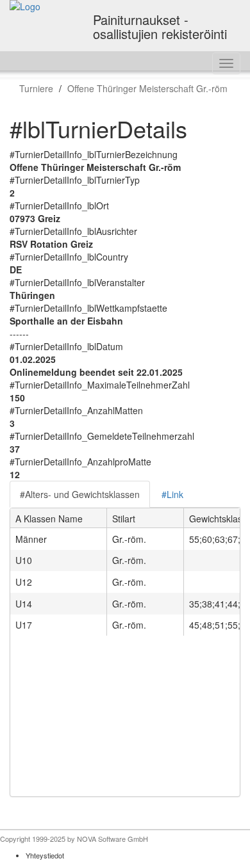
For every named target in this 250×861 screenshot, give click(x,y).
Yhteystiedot (45, 855)
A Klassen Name (49, 518)
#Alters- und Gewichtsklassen (80, 494)
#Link (172, 494)
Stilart (123, 518)
